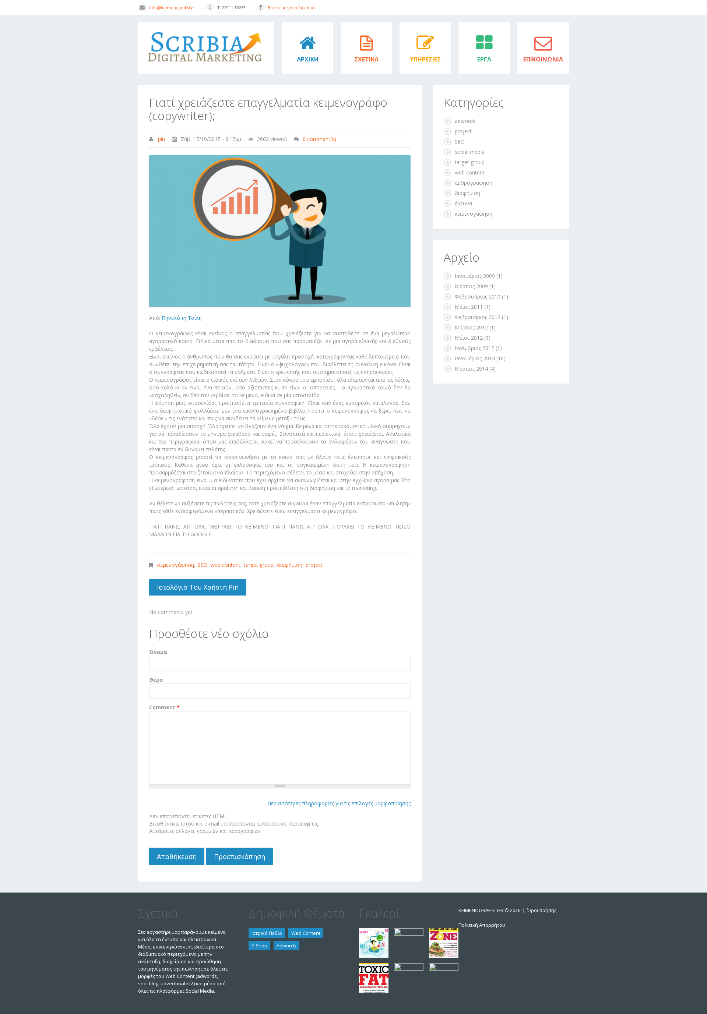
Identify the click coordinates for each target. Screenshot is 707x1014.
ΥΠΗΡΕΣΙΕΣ (425, 59)
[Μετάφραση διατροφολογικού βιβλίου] (443, 932)
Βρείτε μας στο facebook (292, 7)
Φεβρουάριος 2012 (477, 317)
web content (225, 564)
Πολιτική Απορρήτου (481, 925)
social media (470, 151)
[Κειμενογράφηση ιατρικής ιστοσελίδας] (408, 967)
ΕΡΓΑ (484, 59)
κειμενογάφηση (175, 564)
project (314, 564)
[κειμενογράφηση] (373, 932)
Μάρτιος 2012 (471, 327)
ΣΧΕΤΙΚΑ (366, 59)
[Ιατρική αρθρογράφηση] (408, 932)
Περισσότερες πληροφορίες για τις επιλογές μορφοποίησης (339, 803)
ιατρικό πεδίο (267, 933)
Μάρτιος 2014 (471, 368)
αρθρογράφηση (473, 182)
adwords (465, 120)
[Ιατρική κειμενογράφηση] (443, 967)
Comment (164, 707)
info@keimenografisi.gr (172, 7)
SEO (202, 564)
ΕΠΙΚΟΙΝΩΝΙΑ (543, 59)
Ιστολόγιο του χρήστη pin (198, 587)
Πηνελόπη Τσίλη (182, 317)
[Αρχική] (206, 25)
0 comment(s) (319, 138)
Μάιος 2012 (469, 337)
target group (259, 564)
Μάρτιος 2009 (471, 286)
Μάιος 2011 (469, 306)
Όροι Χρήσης (541, 910)
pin (161, 138)
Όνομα (158, 652)
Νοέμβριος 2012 (474, 348)
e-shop (259, 945)
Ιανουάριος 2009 (475, 275)
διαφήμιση (289, 564)
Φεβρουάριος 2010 (477, 296)
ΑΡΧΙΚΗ (308, 59)
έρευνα (463, 203)
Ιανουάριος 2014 (475, 358)
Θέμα (156, 679)
